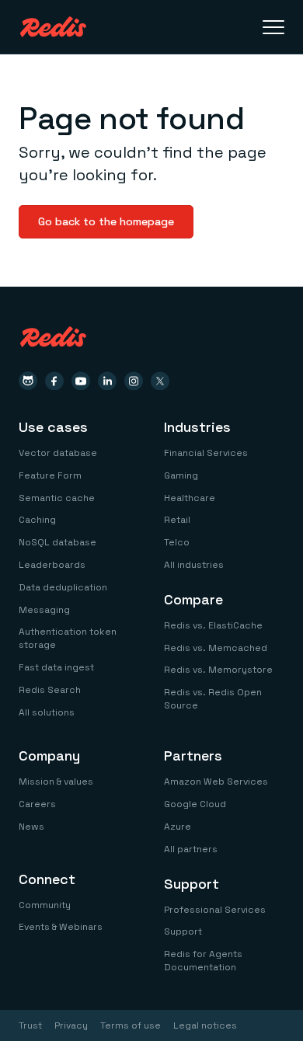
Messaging (44, 610)
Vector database (58, 453)
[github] (28, 380)
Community (45, 905)
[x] (160, 380)
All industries (194, 565)
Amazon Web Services (216, 781)
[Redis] (53, 27)
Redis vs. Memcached (215, 648)
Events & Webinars (61, 927)
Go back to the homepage (106, 221)
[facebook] (54, 380)
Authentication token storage (68, 638)
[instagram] (133, 380)
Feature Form (50, 475)
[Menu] (273, 27)
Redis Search (50, 690)
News (31, 826)
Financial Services (206, 453)
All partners (191, 849)
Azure (177, 826)
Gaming (181, 475)
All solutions (47, 712)
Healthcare (189, 498)
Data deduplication (63, 587)
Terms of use (130, 1025)
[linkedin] (107, 380)
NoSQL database (57, 542)
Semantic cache (57, 498)
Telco (177, 542)
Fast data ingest (56, 667)
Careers (37, 804)
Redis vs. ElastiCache (213, 625)
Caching (37, 520)
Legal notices (205, 1025)
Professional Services (215, 909)
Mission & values (56, 781)
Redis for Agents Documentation (203, 960)
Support (183, 931)
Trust (30, 1025)
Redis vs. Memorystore (218, 669)
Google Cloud (195, 804)
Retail (177, 520)
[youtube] (80, 380)
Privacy (71, 1025)
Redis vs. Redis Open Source (213, 699)
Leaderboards (52, 565)
